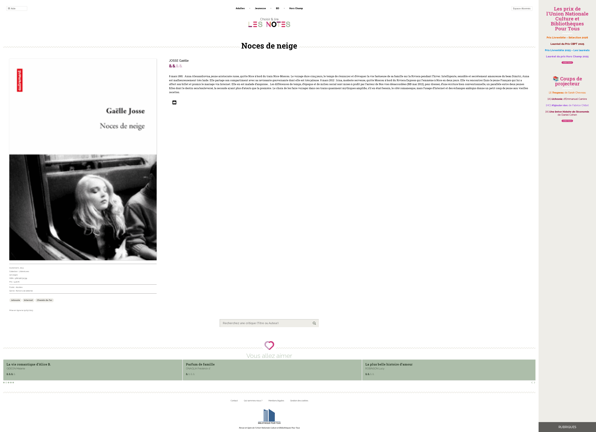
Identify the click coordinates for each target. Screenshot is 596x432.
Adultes (240, 8)
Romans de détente (24, 291)
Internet (28, 300)
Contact (234, 400)
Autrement (14, 268)
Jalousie (15, 300)
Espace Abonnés (522, 8)
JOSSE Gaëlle (179, 60)
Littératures (24, 271)
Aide (13, 8)
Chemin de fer (44, 300)
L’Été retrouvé (376, 364)
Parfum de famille (21, 364)
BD (277, 8)
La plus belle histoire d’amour (209, 364)
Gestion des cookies (299, 400)
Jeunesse (260, 8)
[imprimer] (174, 102)
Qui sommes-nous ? (253, 400)
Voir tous (567, 62)
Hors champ (296, 8)
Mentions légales (276, 400)
